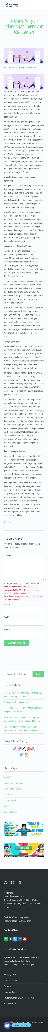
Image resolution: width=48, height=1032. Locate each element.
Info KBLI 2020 (10, 974)
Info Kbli (7, 806)
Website (7, 629)
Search (38, 674)
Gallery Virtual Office (12, 789)
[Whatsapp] (6, 939)
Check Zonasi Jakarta (12, 980)
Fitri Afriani (14, 67)
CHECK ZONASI (10, 800)
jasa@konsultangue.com (19, 917)
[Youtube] (25, 939)
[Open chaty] (7, 1025)
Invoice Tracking (10, 812)
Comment (8, 555)
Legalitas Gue (9, 992)
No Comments (32, 67)
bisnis (9, 522)
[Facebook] (11, 939)
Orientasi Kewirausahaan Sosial (16, 702)
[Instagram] (20, 939)
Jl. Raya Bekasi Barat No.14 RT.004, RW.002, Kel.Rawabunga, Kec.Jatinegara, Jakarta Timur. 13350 (23, 903)
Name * (7, 604)
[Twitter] (15, 939)
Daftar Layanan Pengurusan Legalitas (19, 998)
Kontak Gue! (8, 777)
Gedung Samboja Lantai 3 (14, 896)
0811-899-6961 (24, 921)
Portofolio (8, 794)
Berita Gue (8, 986)
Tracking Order (10, 1003)
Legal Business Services (13, 783)
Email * (6, 617)
